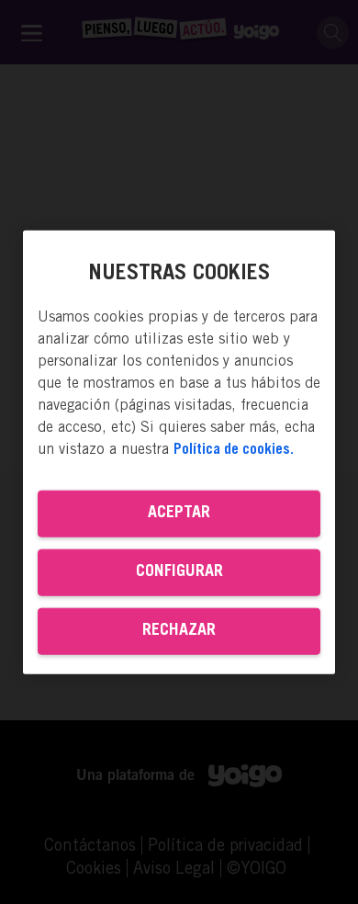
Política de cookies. (233, 449)
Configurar (179, 571)
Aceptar (179, 512)
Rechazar (179, 630)
